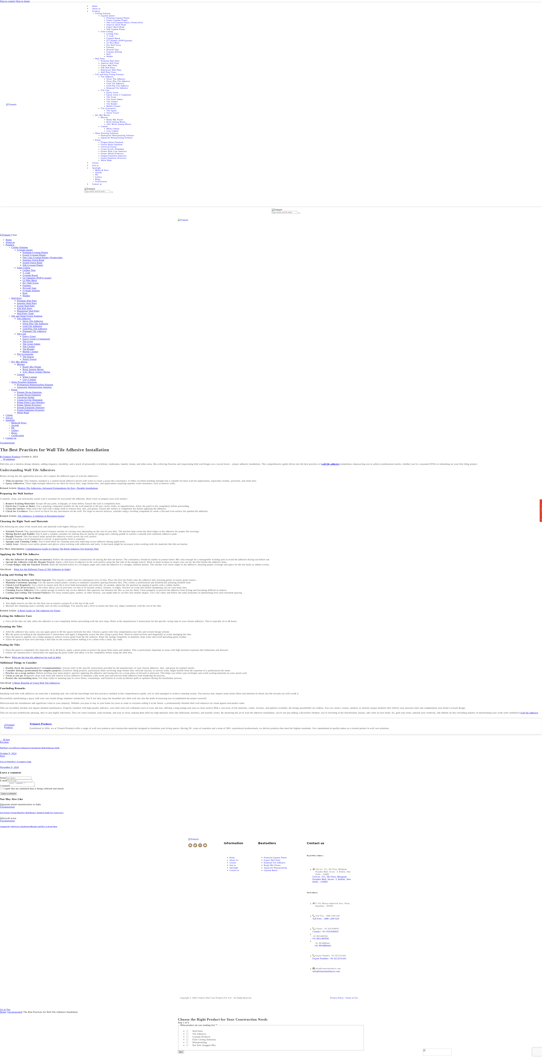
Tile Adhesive (199, 1034)
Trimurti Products (41, 723)
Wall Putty (197, 1031)
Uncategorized (7, 443)
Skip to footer (23, 1)
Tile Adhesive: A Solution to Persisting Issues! (41, 516)
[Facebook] (190, 845)
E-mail (3, 780)
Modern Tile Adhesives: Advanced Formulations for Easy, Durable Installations (58, 488)
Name (3, 778)
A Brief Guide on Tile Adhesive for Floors (39, 610)
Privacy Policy (337, 998)
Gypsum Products (201, 1037)
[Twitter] (195, 845)
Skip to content (7, 1)
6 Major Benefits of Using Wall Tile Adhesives (36, 683)
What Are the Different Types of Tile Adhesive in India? (42, 569)
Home (3, 1012)
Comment (5, 786)
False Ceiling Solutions (204, 1039)
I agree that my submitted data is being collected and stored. (34, 788)
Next (181, 1052)
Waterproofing (199, 1042)
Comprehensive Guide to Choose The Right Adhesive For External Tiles (62, 549)
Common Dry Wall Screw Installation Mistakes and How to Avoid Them (28, 826)
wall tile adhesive (529, 713)
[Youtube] (205, 845)
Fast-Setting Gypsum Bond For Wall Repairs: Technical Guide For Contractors (32, 813)
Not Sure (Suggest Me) (204, 1045)
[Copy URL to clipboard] (21, 739)
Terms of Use (352, 998)
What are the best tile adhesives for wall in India (36, 657)
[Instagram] (200, 845)
